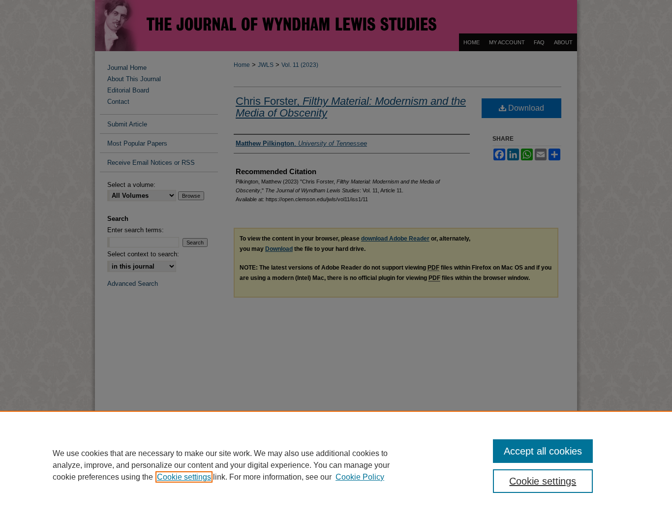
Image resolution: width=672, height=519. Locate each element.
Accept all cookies (543, 451)
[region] (336, 465)
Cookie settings (184, 477)
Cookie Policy (360, 477)
